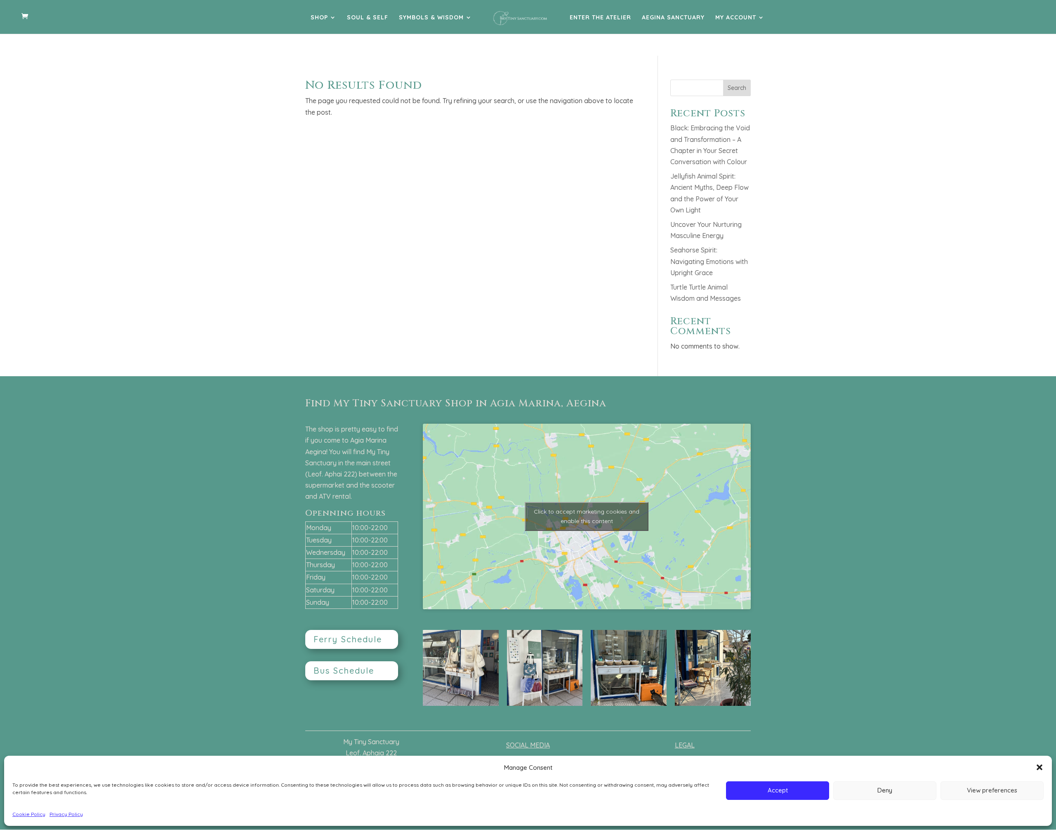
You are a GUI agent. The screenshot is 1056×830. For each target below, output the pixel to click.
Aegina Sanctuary (673, 17)
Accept (778, 790)
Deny (884, 790)
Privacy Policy (66, 814)
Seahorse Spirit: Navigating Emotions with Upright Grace (709, 261)
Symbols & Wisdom (431, 17)
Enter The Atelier (600, 17)
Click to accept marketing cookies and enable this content (586, 516)
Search (737, 88)
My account (735, 17)
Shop (319, 17)
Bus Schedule (344, 670)
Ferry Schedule (348, 639)
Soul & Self (367, 17)
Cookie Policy (28, 814)
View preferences (992, 790)
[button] (1039, 767)
